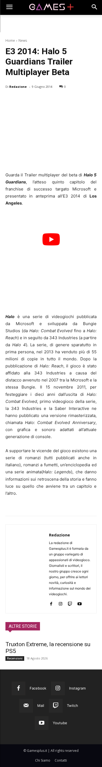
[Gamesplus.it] (51, 7)
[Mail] (26, 706)
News (22, 40)
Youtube (60, 723)
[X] (23, 100)
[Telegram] (60, 100)
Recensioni (15, 658)
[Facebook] (10, 100)
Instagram (77, 688)
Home (10, 40)
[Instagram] (60, 603)
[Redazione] (27, 568)
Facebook (38, 688)
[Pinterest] (35, 100)
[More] (73, 100)
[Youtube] (80, 603)
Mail (40, 705)
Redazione (18, 87)
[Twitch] (70, 603)
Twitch (72, 705)
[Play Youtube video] (51, 239)
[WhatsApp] (48, 100)
